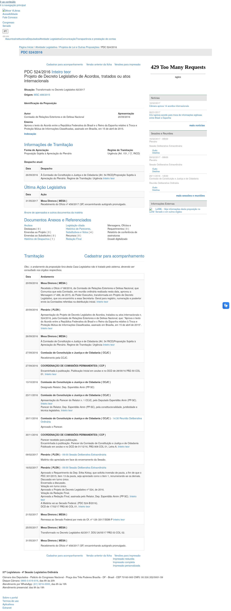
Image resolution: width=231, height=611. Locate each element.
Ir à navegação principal (13, 5)
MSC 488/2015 (42, 94)
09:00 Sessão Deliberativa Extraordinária (84, 454)
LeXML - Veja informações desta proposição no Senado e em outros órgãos (177, 210)
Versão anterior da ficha (99, 64)
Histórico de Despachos (37, 239)
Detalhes (156, 152)
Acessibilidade (10, 14)
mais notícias (197, 125)
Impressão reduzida (123, 558)
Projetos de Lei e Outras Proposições (79, 47)
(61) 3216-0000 (41, 584)
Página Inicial (26, 47)
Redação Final (74, 239)
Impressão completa (124, 562)
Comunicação (68, 38)
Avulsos (28, 225)
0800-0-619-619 (29, 580)
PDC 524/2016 (31, 52)
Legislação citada (75, 225)
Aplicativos (8, 604)
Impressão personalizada (126, 565)
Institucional (21, 38)
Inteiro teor (61, 71)
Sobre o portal (10, 597)
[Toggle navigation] (4, 36)
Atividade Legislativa (50, 38)
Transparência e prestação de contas (96, 38)
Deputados (33, 38)
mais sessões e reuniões (190, 195)
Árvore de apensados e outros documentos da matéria (53, 212)
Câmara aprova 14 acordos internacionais (169, 106)
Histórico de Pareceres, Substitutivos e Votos (78, 230)
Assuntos (10, 38)
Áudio (154, 150)
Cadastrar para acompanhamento (65, 64)
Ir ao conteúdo (8, 1)
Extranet (7, 607)
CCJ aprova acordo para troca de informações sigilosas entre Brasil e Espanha (175, 116)
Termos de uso (11, 601)
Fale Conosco (10, 17)
